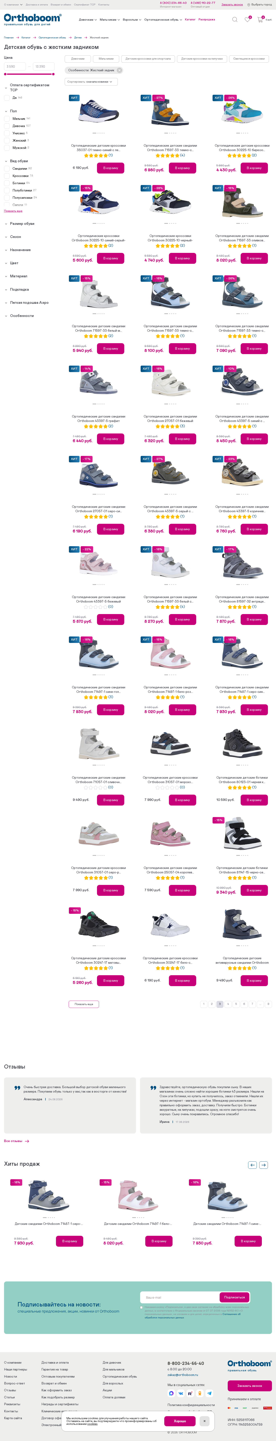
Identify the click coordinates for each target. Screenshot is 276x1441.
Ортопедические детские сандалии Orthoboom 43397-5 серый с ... (170, 509)
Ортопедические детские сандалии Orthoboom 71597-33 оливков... (242, 238)
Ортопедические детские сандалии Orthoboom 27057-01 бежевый (170, 419)
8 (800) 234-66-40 (173, 3)
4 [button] (173, 133)
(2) (254, 155)
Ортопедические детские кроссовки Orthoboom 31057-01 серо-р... (98, 870)
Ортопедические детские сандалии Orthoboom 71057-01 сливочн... (98, 780)
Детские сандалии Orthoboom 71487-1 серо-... (49, 1223)
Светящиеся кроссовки (249, 58)
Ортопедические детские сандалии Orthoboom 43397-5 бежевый (98, 599)
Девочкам (86, 19)
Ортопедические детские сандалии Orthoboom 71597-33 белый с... (170, 599)
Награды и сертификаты (59, 1404)
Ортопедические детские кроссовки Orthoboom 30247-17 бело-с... (170, 960)
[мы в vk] (181, 1393)
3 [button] (171, 133)
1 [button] (94, 133)
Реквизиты (12, 1404)
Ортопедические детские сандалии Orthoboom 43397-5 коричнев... (242, 509)
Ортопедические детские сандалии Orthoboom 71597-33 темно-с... (170, 148)
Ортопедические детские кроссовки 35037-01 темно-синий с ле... (98, 148)
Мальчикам (108, 19)
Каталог (190, 19)
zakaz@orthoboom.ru (182, 1375)
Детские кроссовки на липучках (202, 58)
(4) (182, 155)
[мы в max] (171, 1393)
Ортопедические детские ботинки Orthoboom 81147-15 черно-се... (242, 870)
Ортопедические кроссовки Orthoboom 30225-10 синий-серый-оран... (98, 238)
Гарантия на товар (54, 1369)
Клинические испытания (59, 1411)
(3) (182, 426)
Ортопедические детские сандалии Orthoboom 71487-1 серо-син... (242, 689)
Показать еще (84, 1004)
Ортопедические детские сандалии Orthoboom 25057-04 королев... (170, 870)
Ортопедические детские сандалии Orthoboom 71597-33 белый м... (98, 328)
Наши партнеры (15, 1369)
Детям (78, 37)
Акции (107, 1390)
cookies (92, 1424)
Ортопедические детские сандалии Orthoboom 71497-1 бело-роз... (170, 689)
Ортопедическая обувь (161, 19)
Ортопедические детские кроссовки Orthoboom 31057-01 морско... (170, 780)
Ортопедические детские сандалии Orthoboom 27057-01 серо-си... (98, 509)
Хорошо (180, 1421)
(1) (111, 155)
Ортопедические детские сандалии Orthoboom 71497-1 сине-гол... (98, 689)
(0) (110, 607)
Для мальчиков (113, 1369)
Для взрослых (113, 1383)
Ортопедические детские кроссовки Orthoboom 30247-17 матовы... (98, 960)
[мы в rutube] (190, 1393)
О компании (12, 1362)
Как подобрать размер (58, 1397)
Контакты (11, 1411)
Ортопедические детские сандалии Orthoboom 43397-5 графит (98, 419)
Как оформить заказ (56, 1390)
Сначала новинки (97, 81)
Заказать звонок (232, 4)
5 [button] (175, 133)
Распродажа (207, 19)
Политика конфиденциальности (191, 1405)
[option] (98, 112)
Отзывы (10, 1390)
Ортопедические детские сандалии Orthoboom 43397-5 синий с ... (242, 419)
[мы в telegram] (209, 1393)
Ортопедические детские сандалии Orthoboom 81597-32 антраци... (242, 599)
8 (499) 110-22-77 (203, 3)
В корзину (110, 168)
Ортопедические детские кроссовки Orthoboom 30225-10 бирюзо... (242, 148)
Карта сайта (13, 1418)
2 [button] (169, 133)
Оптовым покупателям (58, 1376)
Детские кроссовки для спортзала (148, 58)
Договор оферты (54, 1418)
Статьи (9, 1397)
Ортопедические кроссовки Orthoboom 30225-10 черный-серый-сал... (170, 238)
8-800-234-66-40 (185, 1363)
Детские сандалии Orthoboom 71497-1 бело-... (138, 1223)
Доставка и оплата (55, 1362)
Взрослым (130, 19)
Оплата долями (114, 1397)
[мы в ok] (200, 1393)
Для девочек (112, 1362)
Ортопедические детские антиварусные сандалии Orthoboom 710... (242, 961)
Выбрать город (262, 4)
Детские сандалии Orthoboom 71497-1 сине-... (227, 1223)
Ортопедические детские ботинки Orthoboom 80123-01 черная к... (242, 780)
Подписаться (234, 1297)
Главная (9, 37)
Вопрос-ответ (14, 1383)
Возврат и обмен (54, 1383)
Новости (10, 1376)
